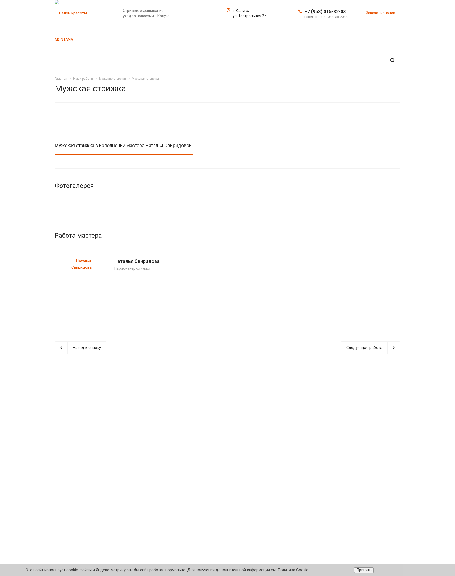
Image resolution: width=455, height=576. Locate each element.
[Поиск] (392, 60)
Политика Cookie (293, 570)
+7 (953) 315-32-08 (325, 11)
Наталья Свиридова (137, 261)
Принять (364, 570)
